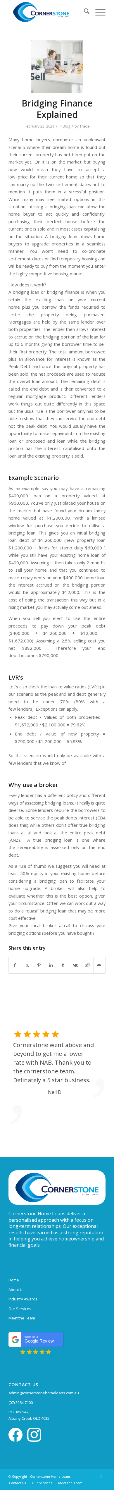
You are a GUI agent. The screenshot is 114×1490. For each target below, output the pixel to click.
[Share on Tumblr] (63, 965)
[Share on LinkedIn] (51, 965)
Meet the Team (21, 1318)
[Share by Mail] (99, 965)
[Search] (83, 12)
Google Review (39, 1339)
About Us (16, 1289)
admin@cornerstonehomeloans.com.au (43, 1393)
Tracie (85, 126)
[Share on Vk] (75, 965)
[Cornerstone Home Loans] (47, 12)
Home (13, 1280)
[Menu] (97, 12)
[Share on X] (27, 965)
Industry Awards (22, 1299)
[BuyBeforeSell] (57, 66)
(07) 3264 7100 (20, 1402)
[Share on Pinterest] (39, 965)
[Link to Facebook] (101, 1476)
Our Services (19, 1308)
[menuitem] (83, 12)
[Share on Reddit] (87, 965)
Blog (66, 126)
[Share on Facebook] (15, 965)
